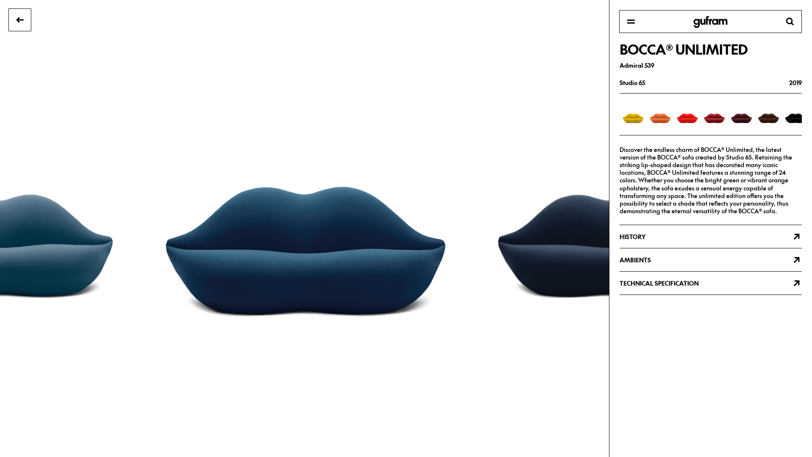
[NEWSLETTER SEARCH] (710, 22)
